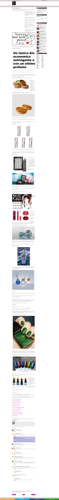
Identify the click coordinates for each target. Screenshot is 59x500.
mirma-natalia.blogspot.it (25, 371)
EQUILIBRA (37, 64)
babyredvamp (15, 456)
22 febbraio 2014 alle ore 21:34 (19, 433)
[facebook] (43, 0)
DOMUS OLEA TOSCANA (39, 62)
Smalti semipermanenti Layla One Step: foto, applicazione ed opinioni (42, 37)
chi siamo (14, 0)
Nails (14, 6)
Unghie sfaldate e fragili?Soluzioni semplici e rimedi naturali (42, 34)
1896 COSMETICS (38, 54)
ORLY (42, 64)
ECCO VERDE (38, 63)
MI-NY (42, 59)
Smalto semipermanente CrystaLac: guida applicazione (43, 27)
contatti (12, 0)
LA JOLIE (42, 56)
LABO (42, 57)
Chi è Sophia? (41, 6)
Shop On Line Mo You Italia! (40, 12)
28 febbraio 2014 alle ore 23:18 (19, 478)
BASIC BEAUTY (38, 56)
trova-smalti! (20, 0)
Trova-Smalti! (28, 6)
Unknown (15, 433)
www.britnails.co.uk (25, 349)
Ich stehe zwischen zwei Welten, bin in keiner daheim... (19, 466)
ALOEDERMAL (38, 55)
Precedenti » (33, 494)
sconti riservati (17, 0)
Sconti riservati (32, 6)
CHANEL (37, 59)
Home (23, 494)
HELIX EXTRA (38, 68)
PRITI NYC (42, 66)
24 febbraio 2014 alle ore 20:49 (20, 456)
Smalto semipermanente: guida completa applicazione (42, 31)
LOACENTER (43, 58)
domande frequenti (37, 6)
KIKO (42, 54)
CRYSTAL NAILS (38, 61)
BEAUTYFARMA (38, 57)
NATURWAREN (43, 61)
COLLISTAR (37, 60)
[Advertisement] (32, 3)
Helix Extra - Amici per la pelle (42, 9)
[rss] (45, 0)
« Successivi (14, 494)
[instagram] (46, 0)
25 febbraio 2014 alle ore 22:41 (27, 466)
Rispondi (14, 431)
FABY (37, 66)
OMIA (42, 62)
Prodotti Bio (19, 6)
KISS (42, 55)
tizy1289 (14, 478)
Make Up (16, 6)
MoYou (42, 60)
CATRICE (37, 58)
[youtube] (42, 0)
